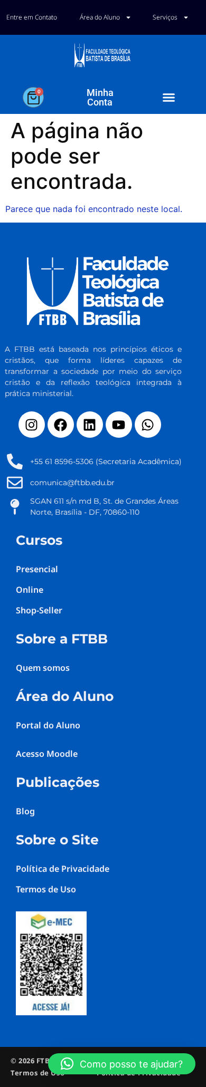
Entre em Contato (31, 17)
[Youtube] (119, 424)
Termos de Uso (38, 1073)
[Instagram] (31, 424)
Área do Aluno (100, 17)
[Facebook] (61, 424)
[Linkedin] (90, 424)
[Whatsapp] (148, 424)
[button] (169, 98)
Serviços (165, 17)
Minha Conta (100, 97)
